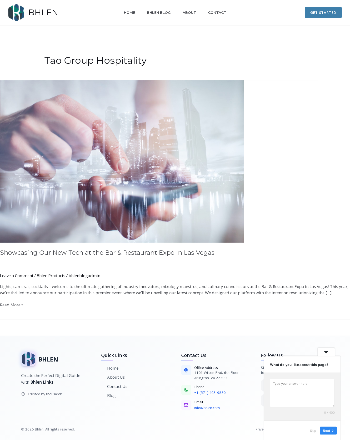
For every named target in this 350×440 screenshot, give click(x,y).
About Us (116, 377)
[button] (323, 12)
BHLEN (43, 12)
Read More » (11, 305)
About (189, 12)
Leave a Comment (16, 275)
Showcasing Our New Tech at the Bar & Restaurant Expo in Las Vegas (107, 252)
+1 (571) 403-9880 (210, 392)
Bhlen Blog (159, 12)
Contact (217, 12)
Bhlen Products (51, 275)
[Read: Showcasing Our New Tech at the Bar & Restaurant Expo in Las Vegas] (175, 161)
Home (129, 12)
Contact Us (117, 386)
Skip (313, 430)
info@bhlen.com (207, 407)
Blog (111, 395)
